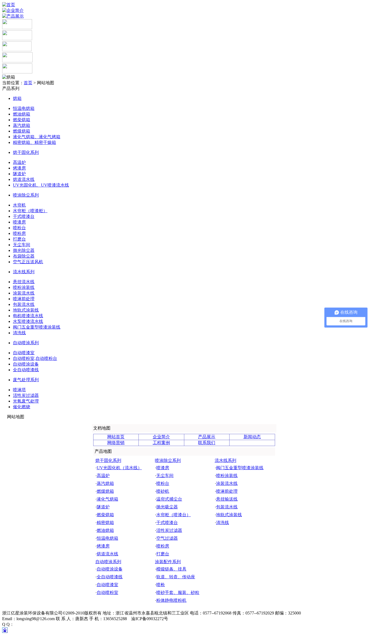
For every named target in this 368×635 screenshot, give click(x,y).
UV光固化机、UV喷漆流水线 (41, 185)
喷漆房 (19, 222)
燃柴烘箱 (21, 119)
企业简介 (161, 436)
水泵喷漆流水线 (28, 321)
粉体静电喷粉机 (171, 600)
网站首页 (115, 436)
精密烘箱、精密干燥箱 (34, 142)
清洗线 (19, 332)
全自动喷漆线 (26, 369)
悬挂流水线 (23, 281)
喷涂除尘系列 (26, 195)
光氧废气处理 (26, 401)
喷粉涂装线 (23, 287)
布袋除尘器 (23, 256)
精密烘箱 (105, 522)
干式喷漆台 (23, 216)
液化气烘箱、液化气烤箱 (36, 136)
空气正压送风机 (28, 261)
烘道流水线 (23, 179)
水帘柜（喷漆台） (173, 514)
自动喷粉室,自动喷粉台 (35, 358)
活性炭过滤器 (26, 395)
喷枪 (160, 584)
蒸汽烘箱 (21, 125)
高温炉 (19, 162)
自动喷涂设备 (26, 364)
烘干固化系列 (26, 152)
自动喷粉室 (107, 592)
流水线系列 (23, 271)
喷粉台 (19, 227)
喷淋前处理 (23, 298)
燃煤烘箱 (21, 131)
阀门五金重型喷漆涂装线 (36, 327)
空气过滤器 (167, 538)
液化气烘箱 (107, 499)
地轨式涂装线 (26, 310)
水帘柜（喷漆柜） (30, 210)
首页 (28, 82)
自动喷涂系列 (26, 342)
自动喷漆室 (23, 352)
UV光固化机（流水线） (119, 467)
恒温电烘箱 (23, 108)
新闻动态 (252, 436)
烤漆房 (19, 168)
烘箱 (17, 98)
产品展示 (206, 436)
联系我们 (206, 442)
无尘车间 (21, 244)
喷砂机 (162, 491)
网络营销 (115, 442)
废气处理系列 (26, 379)
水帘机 (19, 205)
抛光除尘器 (23, 250)
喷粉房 (19, 233)
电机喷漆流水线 (28, 315)
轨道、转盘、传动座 (175, 577)
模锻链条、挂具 (171, 569)
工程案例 (161, 442)
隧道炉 (19, 173)
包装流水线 (23, 304)
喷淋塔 (19, 389)
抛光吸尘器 (167, 507)
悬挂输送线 (227, 499)
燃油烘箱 (21, 114)
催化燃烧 (21, 406)
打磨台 (19, 239)
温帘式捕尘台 (169, 499)
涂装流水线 (23, 293)
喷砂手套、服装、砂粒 (177, 592)
